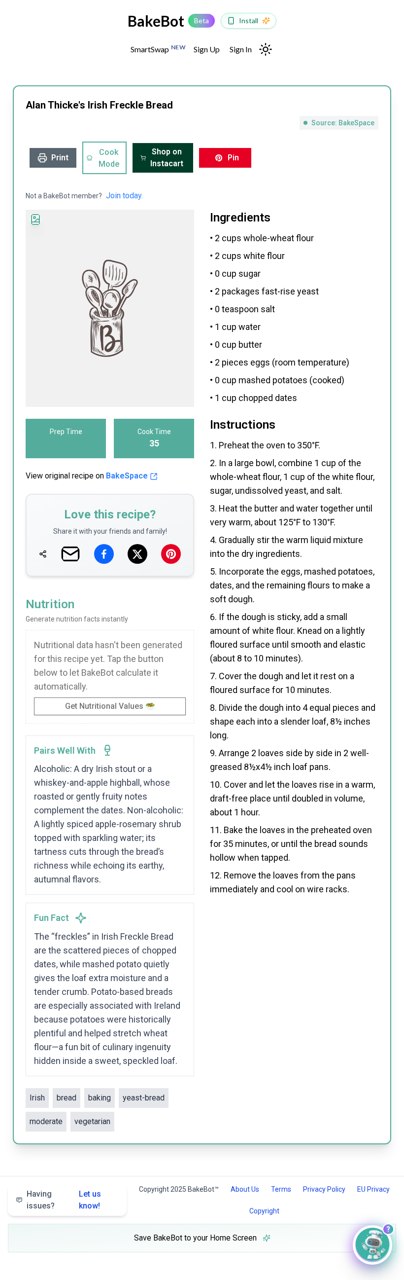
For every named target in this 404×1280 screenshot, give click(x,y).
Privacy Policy (324, 1189)
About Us (245, 1189)
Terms (281, 1189)
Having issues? (64, 1199)
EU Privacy (373, 1189)
